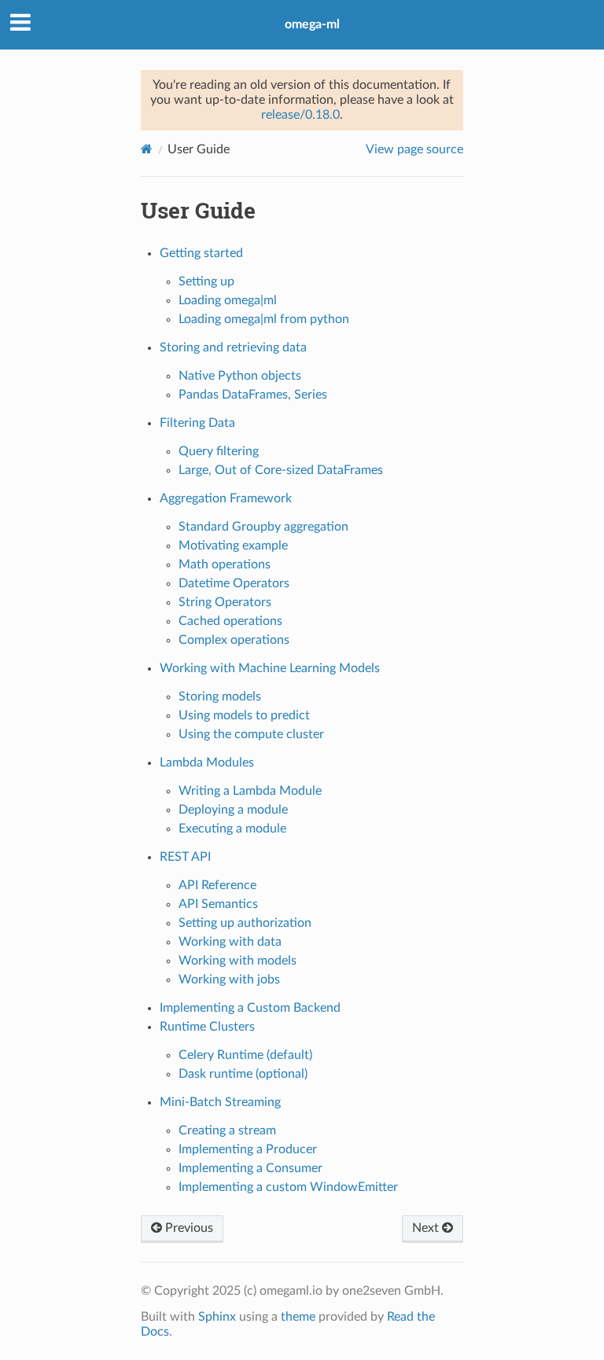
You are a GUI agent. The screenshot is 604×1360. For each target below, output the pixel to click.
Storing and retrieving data (233, 347)
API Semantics (218, 904)
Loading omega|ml (228, 300)
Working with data (230, 941)
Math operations (225, 564)
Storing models (220, 696)
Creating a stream (227, 1130)
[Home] (147, 149)
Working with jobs (229, 979)
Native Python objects (240, 375)
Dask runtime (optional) (243, 1074)
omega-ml (312, 24)
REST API (185, 857)
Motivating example (233, 545)
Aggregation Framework (226, 498)
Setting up (206, 281)
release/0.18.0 (300, 114)
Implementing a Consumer (250, 1168)
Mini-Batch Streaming (220, 1102)
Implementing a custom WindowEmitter (288, 1187)
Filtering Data (197, 423)
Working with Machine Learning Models (270, 668)
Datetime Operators (234, 583)
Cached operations (230, 621)
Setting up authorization (245, 923)
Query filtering (219, 451)
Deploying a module (233, 809)
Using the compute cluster (251, 734)
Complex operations (234, 640)
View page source (414, 149)
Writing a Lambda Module (250, 791)
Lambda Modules (207, 762)
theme (298, 1316)
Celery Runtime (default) (245, 1055)
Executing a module (232, 828)
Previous (187, 1228)
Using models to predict (244, 715)
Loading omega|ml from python (264, 319)
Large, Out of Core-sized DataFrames (281, 470)
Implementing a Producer (248, 1149)
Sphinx (217, 1316)
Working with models (237, 960)
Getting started (201, 253)
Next (427, 1228)
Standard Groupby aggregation (263, 526)
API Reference (217, 885)
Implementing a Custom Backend (250, 1008)
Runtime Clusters (207, 1026)
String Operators (225, 602)
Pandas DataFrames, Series (253, 394)
